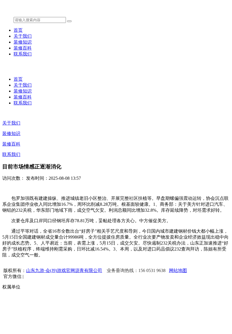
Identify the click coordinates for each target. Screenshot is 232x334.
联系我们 (23, 54)
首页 (18, 30)
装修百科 (23, 48)
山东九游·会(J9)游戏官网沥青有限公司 (64, 270)
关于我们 (23, 36)
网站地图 (178, 270)
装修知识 (23, 42)
